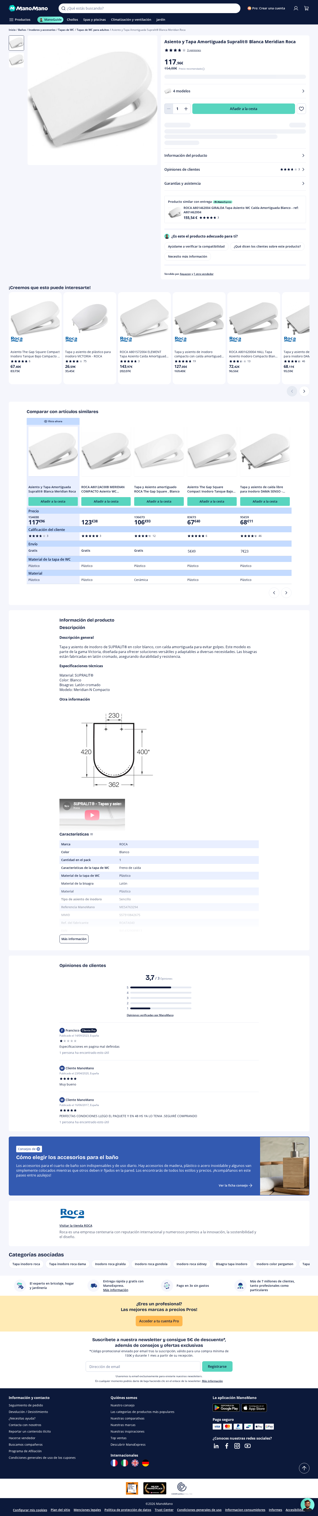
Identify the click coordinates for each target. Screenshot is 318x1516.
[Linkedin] (216, 1445)
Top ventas (119, 1438)
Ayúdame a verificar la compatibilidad (196, 246)
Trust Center (164, 1510)
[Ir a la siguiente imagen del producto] (148, 101)
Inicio (12, 30)
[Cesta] (306, 8)
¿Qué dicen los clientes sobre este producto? (267, 246)
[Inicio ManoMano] (30, 8)
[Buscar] (63, 8)
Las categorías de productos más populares (142, 1412)
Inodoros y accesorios (42, 30)
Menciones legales (87, 1510)
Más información (212, 1381)
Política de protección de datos (127, 1510)
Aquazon (185, 274)
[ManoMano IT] (124, 1462)
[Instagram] (237, 1445)
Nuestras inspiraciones (127, 1431)
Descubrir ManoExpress (128, 1444)
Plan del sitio (60, 1510)
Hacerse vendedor (22, 1438)
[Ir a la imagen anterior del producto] (36, 101)
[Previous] (274, 592)
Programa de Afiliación (25, 1451)
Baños (22, 30)
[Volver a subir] (304, 1468)
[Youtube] (247, 1445)
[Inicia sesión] (296, 8)
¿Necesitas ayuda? (22, 1418)
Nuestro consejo (122, 1405)
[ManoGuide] (308, 1505)
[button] (235, 209)
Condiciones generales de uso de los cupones (42, 1458)
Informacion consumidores (245, 1510)
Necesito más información (187, 256)
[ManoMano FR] (114, 1462)
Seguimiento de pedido (26, 1405)
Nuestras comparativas (127, 1418)
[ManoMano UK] (135, 1462)
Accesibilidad (295, 1510)
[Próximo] (304, 391)
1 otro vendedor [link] (204, 274)
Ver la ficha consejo (233, 1185)
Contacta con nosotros (25, 1425)
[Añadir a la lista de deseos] (301, 108)
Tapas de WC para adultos (93, 30)
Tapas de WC (66, 30)
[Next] (286, 592)
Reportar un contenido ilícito (30, 1431)
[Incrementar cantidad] (186, 108)
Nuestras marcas (123, 1425)
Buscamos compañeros (26, 1444)
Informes (275, 1510)
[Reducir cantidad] (168, 108)
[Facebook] (226, 1445)
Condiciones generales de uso (199, 1510)
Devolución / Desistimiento (28, 1412)
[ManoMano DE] (145, 1462)
